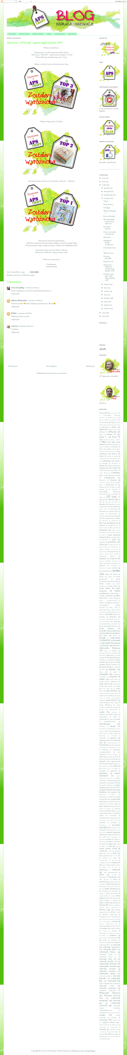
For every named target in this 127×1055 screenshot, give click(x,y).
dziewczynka (114, 511)
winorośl (111, 938)
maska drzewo (104, 684)
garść (103, 535)
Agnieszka (105, 427)
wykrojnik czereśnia (107, 966)
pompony (102, 820)
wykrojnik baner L (107, 957)
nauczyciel (114, 745)
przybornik (105, 837)
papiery (113, 792)
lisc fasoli (110, 658)
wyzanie (114, 1017)
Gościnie (102, 542)
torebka (118, 919)
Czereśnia (113, 480)
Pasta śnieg (113, 804)
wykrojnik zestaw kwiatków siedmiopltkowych (109, 1008)
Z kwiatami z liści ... (109, 249)
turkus (108, 922)
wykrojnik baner (107, 952)
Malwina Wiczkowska (19, 300)
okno (118, 764)
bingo (101, 447)
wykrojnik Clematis (107, 963)
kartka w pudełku (113, 596)
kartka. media (113, 608)
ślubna (116, 884)
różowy (105, 858)
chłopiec (117, 461)
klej (110, 612)
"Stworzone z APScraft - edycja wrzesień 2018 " (51, 252)
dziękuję (101, 514)
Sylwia (101, 875)
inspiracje (113, 558)
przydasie (115, 837)
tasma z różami (104, 893)
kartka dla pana (105, 577)
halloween (115, 547)
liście (112, 660)
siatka (103, 865)
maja (106, 295)
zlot (106, 1034)
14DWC (113, 420)
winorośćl (102, 938)
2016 (104, 316)
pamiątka (102, 771)
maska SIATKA (111, 691)
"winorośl (102, 413)
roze (114, 856)
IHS (117, 554)
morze (106, 731)
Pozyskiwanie (115, 828)
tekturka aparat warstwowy (108, 908)
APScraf (102, 432)
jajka (100, 561)
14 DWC (106, 420)
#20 (114, 413)
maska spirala (114, 693)
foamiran (103, 530)
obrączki (102, 761)
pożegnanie (103, 830)
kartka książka (113, 581)
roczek (101, 851)
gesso (114, 539)
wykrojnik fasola (107, 973)
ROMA (14, 313)
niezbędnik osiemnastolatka (109, 751)
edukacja (101, 516)
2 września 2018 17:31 (32, 288)
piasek (109, 809)
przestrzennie (115, 835)
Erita (101, 523)
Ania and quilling (17, 288)
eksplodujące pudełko (112, 518)
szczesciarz (102, 877)
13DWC (110, 418)
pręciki (109, 832)
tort (102, 922)
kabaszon (102, 566)
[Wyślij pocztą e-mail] (31, 272)
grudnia (107, 188)
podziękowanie (104, 818)
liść (109, 662)
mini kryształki (115, 719)
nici (119, 748)
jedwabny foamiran (112, 561)
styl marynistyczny (110, 872)
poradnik (102, 823)
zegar (110, 1032)
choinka (105, 463)
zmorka (101, 1036)
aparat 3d (116, 430)
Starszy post (90, 366)
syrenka (114, 875)
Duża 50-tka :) (108, 204)
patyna (116, 806)
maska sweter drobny (106, 696)
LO (103, 669)
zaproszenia (102, 1027)
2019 (104, 181)
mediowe (114, 712)
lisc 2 (114, 655)
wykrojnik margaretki (107, 990)
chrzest (101, 466)
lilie (108, 655)
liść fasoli (102, 667)
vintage (105, 931)
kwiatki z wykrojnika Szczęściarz (109, 641)
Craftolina (115, 472)
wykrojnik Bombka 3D (108, 961)
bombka (108, 449)
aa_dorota (14, 326)
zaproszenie (114, 1027)
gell (119, 537)
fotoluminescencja (106, 533)
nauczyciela (102, 748)
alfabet (101, 429)
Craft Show (114, 470)
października (108, 195)
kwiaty (106, 645)
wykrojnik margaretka (107, 988)
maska (102, 679)
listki (118, 658)
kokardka (109, 614)
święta (107, 889)
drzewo (101, 497)
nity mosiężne (113, 754)
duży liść (108, 502)
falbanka (102, 525)
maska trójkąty (114, 703)
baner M (116, 437)
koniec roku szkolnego (112, 621)
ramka (110, 844)
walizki (111, 933)
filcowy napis (103, 528)
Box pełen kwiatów (107, 228)
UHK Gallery (116, 926)
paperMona (103, 773)
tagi (119, 889)
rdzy (117, 846)
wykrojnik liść (113, 980)
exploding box (111, 523)
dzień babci (104, 507)
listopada (107, 191)
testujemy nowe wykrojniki (108, 917)
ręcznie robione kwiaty (108, 849)
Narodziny (102, 736)
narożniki (102, 738)
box (107, 451)
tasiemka (105, 891)
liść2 (118, 667)
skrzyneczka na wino (113, 865)
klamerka (103, 612)
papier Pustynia (106, 790)
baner (101, 435)
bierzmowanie (113, 444)
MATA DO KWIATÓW (108, 710)
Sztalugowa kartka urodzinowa (108, 242)
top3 (100, 919)
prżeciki (101, 839)
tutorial (115, 921)
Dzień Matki (114, 507)
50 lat (116, 422)
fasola (111, 525)
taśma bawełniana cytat (106, 896)
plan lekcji (104, 813)
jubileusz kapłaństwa (112, 563)
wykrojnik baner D (107, 954)
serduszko (102, 863)
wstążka (115, 942)
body (101, 449)
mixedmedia (104, 724)
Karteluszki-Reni (105, 571)
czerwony (102, 483)
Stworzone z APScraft (38, 34)
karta (115, 568)
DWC (116, 502)
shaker (109, 863)
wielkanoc (113, 935)
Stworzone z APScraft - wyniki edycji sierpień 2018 (108, 268)
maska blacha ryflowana (108, 682)
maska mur (109, 689)
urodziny (104, 928)
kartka (116, 571)
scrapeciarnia (103, 860)
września (107, 198)
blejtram (107, 447)
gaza (110, 537)
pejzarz (101, 809)
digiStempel (110, 485)
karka (109, 568)
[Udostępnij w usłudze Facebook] (36, 272)
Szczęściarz (113, 877)
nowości (109, 757)
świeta (101, 889)
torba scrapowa (109, 919)
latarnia (109, 653)
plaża (111, 813)
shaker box (116, 863)
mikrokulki (103, 719)
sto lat (114, 867)
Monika (113, 726)
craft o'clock (112, 468)
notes (101, 757)
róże (119, 856)
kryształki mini (115, 631)
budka (101, 456)
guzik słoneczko (104, 547)
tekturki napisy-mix (109, 914)
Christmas (115, 463)
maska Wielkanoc (105, 705)
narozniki (114, 736)
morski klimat (110, 729)
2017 (104, 313)
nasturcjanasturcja (112, 743)
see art (114, 860)
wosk (118, 938)
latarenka (102, 653)
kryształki (102, 631)
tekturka (102, 905)
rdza (110, 846)
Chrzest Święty (113, 466)
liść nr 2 (112, 667)
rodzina (108, 853)
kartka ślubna (104, 588)
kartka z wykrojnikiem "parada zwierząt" (109, 605)
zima (100, 1034)
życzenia (105, 1039)
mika (114, 717)
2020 (104, 178)
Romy (60, 121)
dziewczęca (113, 509)
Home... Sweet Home (106, 554)
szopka (110, 882)
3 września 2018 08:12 (24, 313)
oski (110, 766)
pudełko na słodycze (113, 842)
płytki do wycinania (107, 815)
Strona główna (12, 34)
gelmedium (105, 540)
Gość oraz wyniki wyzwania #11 (109, 233)
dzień (118, 504)
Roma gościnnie (104, 856)
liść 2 (114, 662)
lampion (114, 651)
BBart (104, 442)
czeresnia (102, 480)
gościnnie (112, 542)
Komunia (113, 617)
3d (110, 422)
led (100, 655)
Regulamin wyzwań (60, 34)
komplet (102, 617)
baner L (103, 437)
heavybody (102, 552)
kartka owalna (105, 584)
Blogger (92, 1051)
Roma (115, 853)
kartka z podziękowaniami (108, 601)
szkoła (115, 879)
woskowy (102, 943)
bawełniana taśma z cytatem (111, 440)
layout (116, 653)
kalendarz (114, 566)
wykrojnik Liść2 (106, 986)
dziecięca (102, 504)
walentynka (102, 933)
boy (113, 452)
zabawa (107, 1025)
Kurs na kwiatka (109, 216)
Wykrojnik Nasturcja (109, 993)
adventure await (115, 425)
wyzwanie (103, 1020)
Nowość (117, 757)
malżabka (115, 674)
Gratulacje (111, 545)
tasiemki (115, 891)
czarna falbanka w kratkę (111, 475)
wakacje (114, 931)
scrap (115, 858)
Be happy (106, 208)
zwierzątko (115, 1037)
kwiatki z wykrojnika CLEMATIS (109, 639)
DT (108, 497)
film (111, 528)
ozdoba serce (106, 769)
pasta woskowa (104, 806)
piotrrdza (117, 811)
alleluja (109, 430)
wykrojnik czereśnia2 (107, 971)
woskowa (114, 940)
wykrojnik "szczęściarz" (111, 947)
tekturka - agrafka (113, 905)
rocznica (109, 851)
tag (113, 889)
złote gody (114, 1034)
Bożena (114, 454)
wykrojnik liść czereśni (110, 984)
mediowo (102, 714)
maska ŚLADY (111, 700)
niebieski (105, 750)
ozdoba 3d (116, 766)
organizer (104, 766)
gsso (117, 545)
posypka (114, 823)
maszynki (115, 707)
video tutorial (115, 928)
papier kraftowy (114, 787)
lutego (106, 305)
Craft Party (103, 470)
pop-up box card (113, 820)
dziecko (111, 504)
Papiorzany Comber (106, 797)
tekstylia (115, 903)
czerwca (107, 291)
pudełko (108, 839)
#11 (110, 413)
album (114, 427)
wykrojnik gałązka (104, 976)
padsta (116, 769)
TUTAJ (69, 55)
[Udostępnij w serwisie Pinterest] (38, 272)
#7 (118, 413)
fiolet (116, 528)
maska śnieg (103, 703)
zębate (116, 1032)
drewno (115, 494)
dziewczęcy (103, 511)
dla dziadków (111, 487)
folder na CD (116, 530)
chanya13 (107, 460)
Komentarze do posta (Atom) (56, 373)
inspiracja (102, 558)
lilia (104, 655)
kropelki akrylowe (112, 626)
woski (105, 940)
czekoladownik (109, 478)
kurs (105, 635)
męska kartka (113, 714)
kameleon (102, 568)
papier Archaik (115, 783)
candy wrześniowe (104, 459)
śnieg (101, 886)
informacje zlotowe (107, 556)
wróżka (108, 942)
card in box (115, 459)
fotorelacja (117, 533)
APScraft (112, 432)
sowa (104, 867)
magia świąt (103, 672)
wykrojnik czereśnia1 (107, 969)
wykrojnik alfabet (109, 949)
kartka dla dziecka (111, 574)
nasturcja (113, 738)
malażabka (103, 674)
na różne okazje (112, 733)
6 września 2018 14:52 (25, 326)
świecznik (115, 887)
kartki (101, 610)
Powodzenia (102, 825)
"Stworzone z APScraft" (39, 55)
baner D (111, 434)
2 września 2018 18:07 (34, 300)
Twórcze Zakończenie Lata (108, 924)
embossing (114, 521)
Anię (66, 64)
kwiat (115, 635)
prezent (103, 832)
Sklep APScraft (72, 34)
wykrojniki (103, 1013)
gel (115, 537)
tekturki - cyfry (115, 912)
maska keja (115, 684)
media (102, 712)
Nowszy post (12, 366)
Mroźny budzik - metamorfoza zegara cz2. (109, 221)
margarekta (102, 677)
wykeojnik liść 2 (104, 945)
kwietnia (107, 298)
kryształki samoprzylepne (111, 633)
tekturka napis (104, 910)
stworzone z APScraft (21, 275)
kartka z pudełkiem (105, 603)
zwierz (108, 1037)
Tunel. (105, 201)
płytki (116, 813)
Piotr (109, 811)
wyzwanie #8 (116, 1020)
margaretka (113, 677)
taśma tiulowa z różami (108, 900)
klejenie (116, 612)
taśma (116, 893)
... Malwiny (70, 181)
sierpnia (107, 284)
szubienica (117, 882)
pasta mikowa (109, 801)
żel (100, 1039)
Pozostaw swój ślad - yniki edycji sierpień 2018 (109, 277)
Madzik (112, 669)
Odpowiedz (15, 294)
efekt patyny (110, 516)
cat (100, 461)
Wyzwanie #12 (108, 253)
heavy (116, 549)
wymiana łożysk (114, 1013)
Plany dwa (107, 237)
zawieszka (102, 1029)
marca (106, 302)
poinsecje (115, 818)
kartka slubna (113, 586)
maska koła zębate (106, 686)
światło (108, 887)
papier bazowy (107, 785)
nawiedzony (111, 748)
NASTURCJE (103, 745)
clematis (102, 468)
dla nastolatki (113, 490)
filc (117, 525)
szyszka (103, 884)
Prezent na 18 (108, 261)
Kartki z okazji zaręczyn (113, 610)
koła (117, 615)
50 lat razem (102, 425)
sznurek (102, 882)
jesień (101, 563)
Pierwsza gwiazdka (107, 257)
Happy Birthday (104, 549)
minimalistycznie (110, 721)
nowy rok (104, 759)
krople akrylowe (106, 628)
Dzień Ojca (103, 509)
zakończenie (115, 1025)
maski (108, 707)
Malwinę (30, 243)
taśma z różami (104, 903)
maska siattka (103, 693)
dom (109, 494)
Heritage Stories (113, 552)
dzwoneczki (113, 514)
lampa (106, 651)
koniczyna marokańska (106, 619)
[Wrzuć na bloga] (32, 272)
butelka (109, 456)
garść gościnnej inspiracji (109, 536)
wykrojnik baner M (107, 959)
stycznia (107, 308)
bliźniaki (115, 447)
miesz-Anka (103, 717)
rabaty (103, 844)
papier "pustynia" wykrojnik (109, 779)
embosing (105, 521)
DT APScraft (110, 500)
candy (116, 456)
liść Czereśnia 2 (113, 665)
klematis (101, 615)
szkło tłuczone (104, 879)
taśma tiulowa (113, 898)
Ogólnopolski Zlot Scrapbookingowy (109, 762)
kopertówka (106, 624)
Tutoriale (49, 34)
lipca (106, 288)
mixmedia (102, 726)
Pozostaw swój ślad (24, 34)
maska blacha (114, 679)
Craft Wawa (103, 473)
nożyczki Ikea (114, 759)
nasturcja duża (104, 740)
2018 (104, 185)
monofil (101, 729)
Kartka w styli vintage (110, 598)
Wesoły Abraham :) (109, 212)
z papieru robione (108, 1022)
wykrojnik (116, 945)
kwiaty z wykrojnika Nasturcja (109, 647)
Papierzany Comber (107, 795)
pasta (108, 799)
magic (115, 672)
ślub (108, 884)
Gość (101, 544)
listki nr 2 (104, 660)
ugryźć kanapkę (104, 926)
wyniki (32, 275)
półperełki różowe (114, 830)
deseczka (109, 483)
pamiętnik (113, 771)
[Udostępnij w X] (34, 272)
